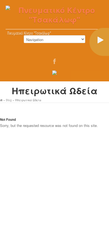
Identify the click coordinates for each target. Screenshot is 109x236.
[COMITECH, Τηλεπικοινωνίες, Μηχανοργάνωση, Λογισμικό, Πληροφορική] (54, 73)
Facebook (55, 62)
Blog (9, 100)
